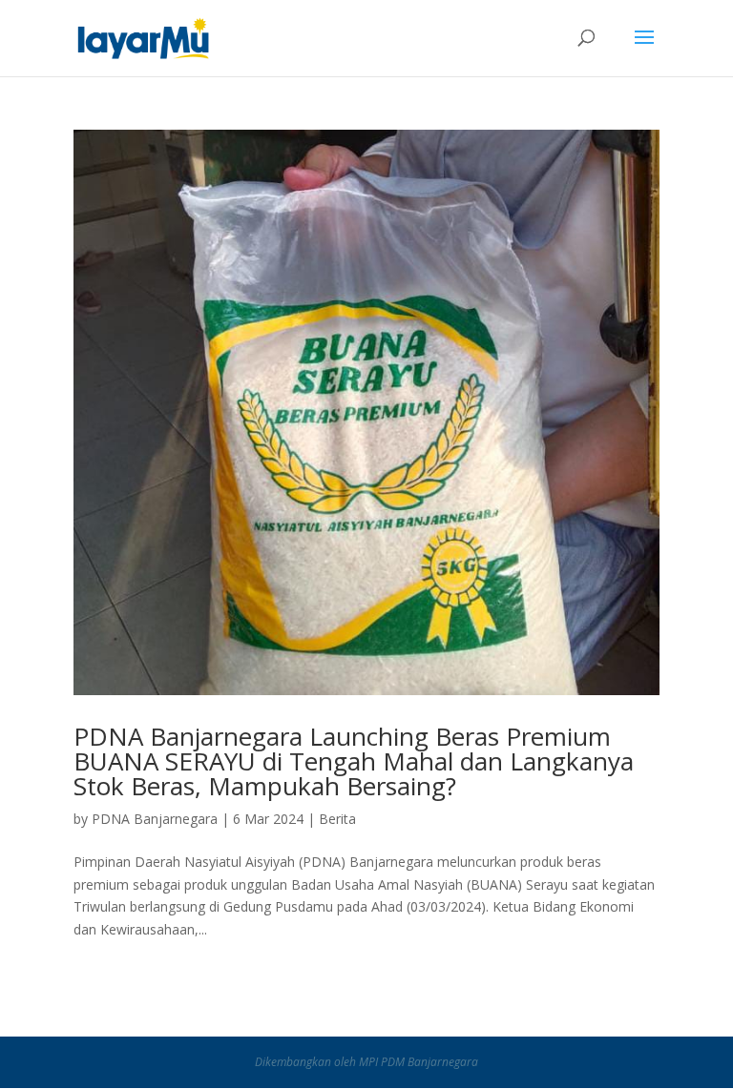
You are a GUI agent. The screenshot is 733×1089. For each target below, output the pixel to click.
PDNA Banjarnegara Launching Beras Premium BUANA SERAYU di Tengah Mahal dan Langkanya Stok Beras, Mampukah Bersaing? (353, 761)
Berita (337, 819)
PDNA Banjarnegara (155, 819)
